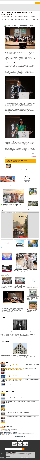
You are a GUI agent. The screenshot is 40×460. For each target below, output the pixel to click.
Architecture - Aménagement (22, 25)
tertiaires (28, 145)
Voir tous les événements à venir (20, 436)
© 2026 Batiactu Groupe (4, 457)
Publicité (1, 453)
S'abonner (20, 337)
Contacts (1, 451)
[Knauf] (14, 443)
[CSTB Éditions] (20, 443)
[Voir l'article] (38, 212)
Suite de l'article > (33, 156)
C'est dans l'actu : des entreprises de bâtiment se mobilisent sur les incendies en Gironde (12, 212)
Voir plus (20, 336)
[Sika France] (25, 443)
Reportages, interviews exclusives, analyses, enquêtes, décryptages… (16, 161)
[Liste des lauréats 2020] (35, 47)
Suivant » (26, 169)
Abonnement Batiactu (3, 454)
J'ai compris (8, 456)
